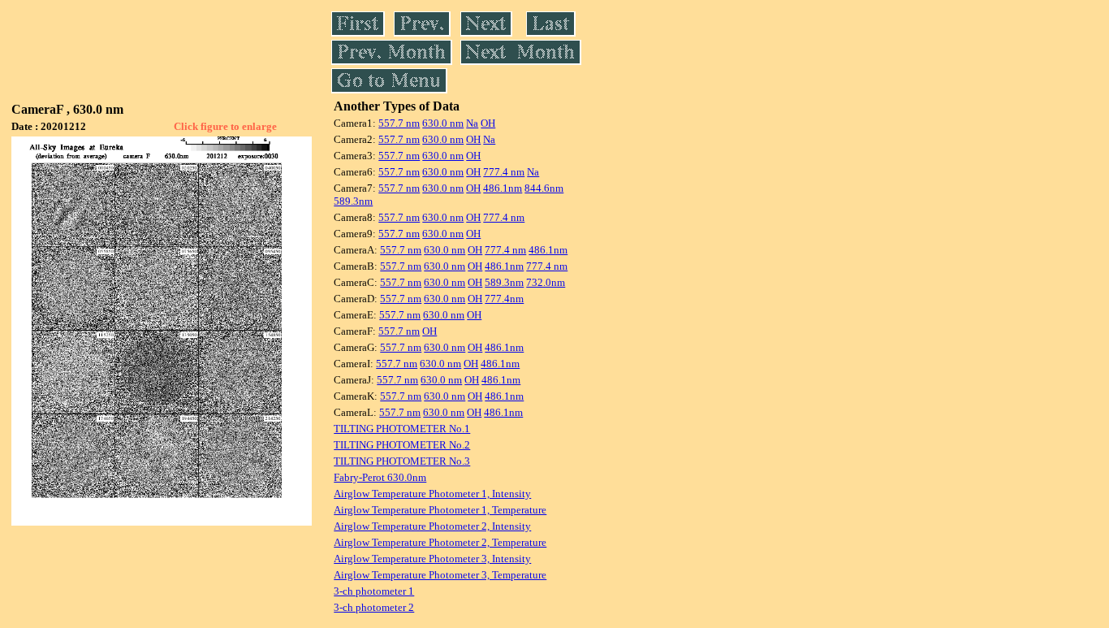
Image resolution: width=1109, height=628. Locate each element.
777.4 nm (503, 172)
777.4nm (504, 298)
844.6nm (543, 188)
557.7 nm (399, 123)
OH (488, 123)
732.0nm (545, 282)
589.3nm (353, 201)
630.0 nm (443, 123)
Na (472, 123)
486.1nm (502, 188)
